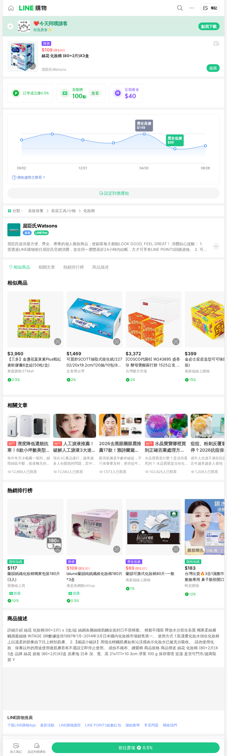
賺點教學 (133, 725)
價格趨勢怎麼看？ (31, 177)
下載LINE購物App (21, 725)
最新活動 (47, 725)
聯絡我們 (170, 725)
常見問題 (151, 725)
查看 (95, 93)
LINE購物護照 (70, 725)
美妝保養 (35, 210)
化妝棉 (89, 211)
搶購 (213, 68)
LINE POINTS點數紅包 (103, 725)
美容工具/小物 (63, 210)
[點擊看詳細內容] (35, 319)
